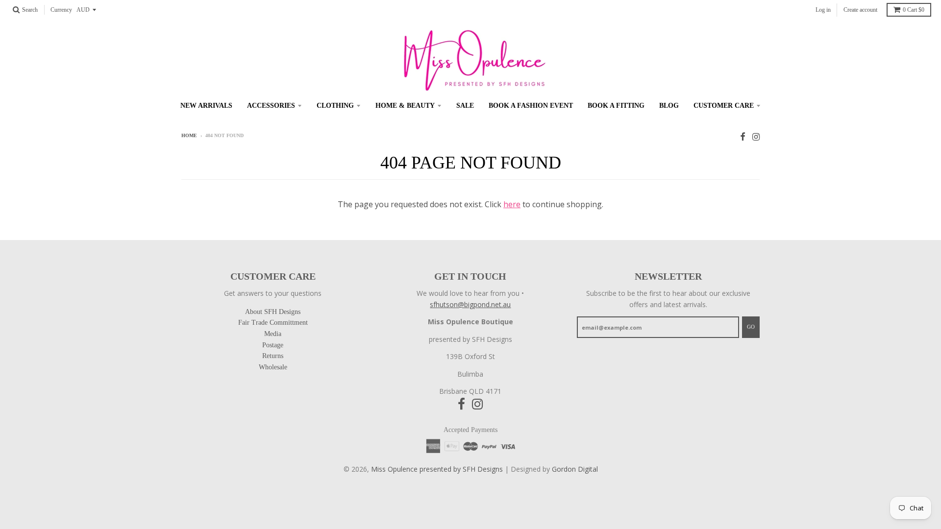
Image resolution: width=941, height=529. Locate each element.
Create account (860, 9)
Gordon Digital (575, 469)
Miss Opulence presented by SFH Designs (437, 469)
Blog (669, 105)
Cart (913, 9)
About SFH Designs (272, 311)
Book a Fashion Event (531, 105)
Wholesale (273, 367)
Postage (272, 345)
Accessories (271, 105)
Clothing (335, 105)
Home (189, 135)
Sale (465, 105)
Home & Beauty (405, 105)
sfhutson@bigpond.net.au (470, 304)
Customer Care (723, 105)
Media (272, 333)
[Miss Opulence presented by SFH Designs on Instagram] (756, 136)
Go (751, 327)
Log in (823, 9)
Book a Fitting (616, 105)
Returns (272, 356)
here (511, 204)
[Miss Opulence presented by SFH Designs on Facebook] (742, 136)
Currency (61, 9)
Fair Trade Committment (273, 322)
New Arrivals (206, 105)
